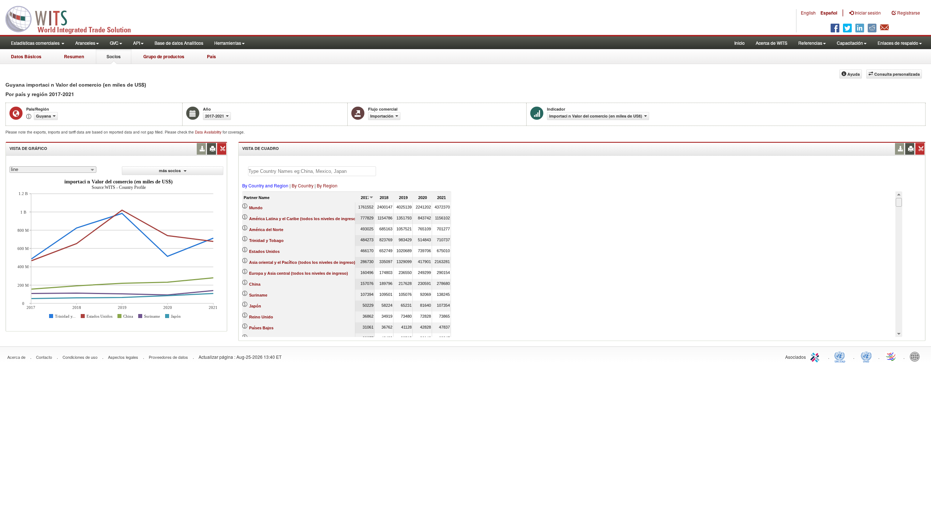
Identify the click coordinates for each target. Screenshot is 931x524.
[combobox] (52, 169)
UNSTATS (866, 356)
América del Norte (266, 229)
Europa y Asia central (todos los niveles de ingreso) (298, 273)
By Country (302, 185)
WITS (72, 18)
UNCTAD (841, 356)
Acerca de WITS (771, 43)
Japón (255, 306)
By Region (327, 185)
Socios (114, 56)
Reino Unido (261, 317)
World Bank (916, 356)
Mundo (256, 208)
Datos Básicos (26, 56)
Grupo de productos (163, 56)
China (254, 284)
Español (828, 12)
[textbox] (312, 171)
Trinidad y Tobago (266, 240)
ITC (816, 356)
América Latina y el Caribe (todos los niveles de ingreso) (303, 219)
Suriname (258, 295)
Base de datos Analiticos (179, 43)
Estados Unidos (264, 251)
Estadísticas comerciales (36, 43)
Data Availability (209, 132)
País (211, 56)
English (808, 12)
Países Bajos (261, 328)
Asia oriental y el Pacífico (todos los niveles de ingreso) (302, 262)
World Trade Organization (891, 356)
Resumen (74, 56)
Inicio (739, 43)
